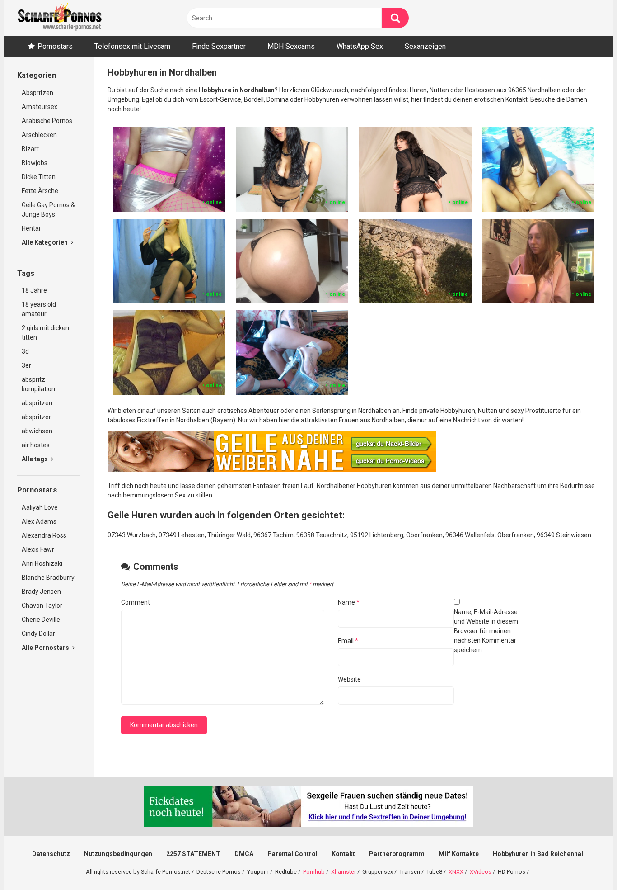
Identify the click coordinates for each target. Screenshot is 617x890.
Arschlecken (39, 134)
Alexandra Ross (44, 535)
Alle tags (35, 459)
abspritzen (37, 403)
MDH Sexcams (291, 46)
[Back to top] (587, 862)
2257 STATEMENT (193, 853)
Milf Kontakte (459, 853)
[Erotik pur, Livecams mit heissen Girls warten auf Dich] (272, 469)
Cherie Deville (41, 619)
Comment (135, 602)
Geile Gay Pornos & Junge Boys (48, 209)
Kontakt (343, 853)
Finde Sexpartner (219, 46)
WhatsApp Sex (360, 46)
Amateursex (39, 106)
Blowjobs (34, 162)
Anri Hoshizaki (42, 563)
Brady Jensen (41, 591)
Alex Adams (39, 521)
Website (349, 679)
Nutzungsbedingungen (118, 853)
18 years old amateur (39, 309)
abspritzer (36, 417)
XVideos (480, 871)
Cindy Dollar (38, 633)
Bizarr (30, 148)
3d (25, 351)
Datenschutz (51, 853)
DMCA (243, 853)
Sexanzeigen (425, 46)
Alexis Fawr (38, 549)
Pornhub (314, 871)
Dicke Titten (39, 176)
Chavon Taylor (42, 605)
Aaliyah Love (40, 507)
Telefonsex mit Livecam (132, 46)
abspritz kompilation (38, 384)
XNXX (456, 871)
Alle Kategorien (45, 242)
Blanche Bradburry (48, 577)
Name (349, 602)
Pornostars (55, 46)
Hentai (31, 228)
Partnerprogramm (397, 853)
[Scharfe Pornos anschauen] (59, 18)
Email (348, 640)
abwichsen (37, 431)
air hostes (36, 445)
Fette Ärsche (40, 190)
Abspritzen (37, 92)
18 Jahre (34, 290)
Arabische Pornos (47, 120)
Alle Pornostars (46, 647)
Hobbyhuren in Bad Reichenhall (539, 853)
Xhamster (343, 871)
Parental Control (292, 853)
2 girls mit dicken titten (45, 332)
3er (26, 365)
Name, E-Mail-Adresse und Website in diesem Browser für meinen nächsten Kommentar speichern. (486, 630)
